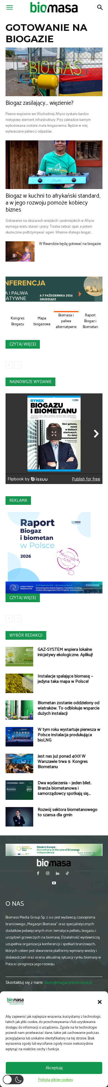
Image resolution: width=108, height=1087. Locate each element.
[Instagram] (47, 873)
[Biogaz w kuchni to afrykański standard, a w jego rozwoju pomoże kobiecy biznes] (54, 164)
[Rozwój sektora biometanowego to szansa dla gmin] (19, 817)
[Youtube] (53, 883)
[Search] (100, 7)
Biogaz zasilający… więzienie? (39, 103)
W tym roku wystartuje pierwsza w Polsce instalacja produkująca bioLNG (69, 735)
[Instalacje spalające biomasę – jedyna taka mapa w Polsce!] (19, 683)
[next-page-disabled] (17, 365)
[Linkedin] (57, 873)
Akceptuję (54, 1067)
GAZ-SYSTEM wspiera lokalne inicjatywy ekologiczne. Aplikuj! (65, 652)
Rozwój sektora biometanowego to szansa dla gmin (67, 812)
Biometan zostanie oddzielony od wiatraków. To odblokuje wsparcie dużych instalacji (68, 708)
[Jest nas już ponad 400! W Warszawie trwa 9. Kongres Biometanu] (19, 763)
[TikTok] (67, 873)
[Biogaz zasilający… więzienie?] (54, 72)
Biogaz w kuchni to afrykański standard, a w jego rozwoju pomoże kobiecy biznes (53, 203)
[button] (99, 1002)
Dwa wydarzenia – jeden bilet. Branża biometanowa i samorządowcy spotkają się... (64, 788)
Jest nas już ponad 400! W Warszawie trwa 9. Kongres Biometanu (63, 762)
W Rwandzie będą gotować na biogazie (70, 244)
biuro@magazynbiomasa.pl (68, 982)
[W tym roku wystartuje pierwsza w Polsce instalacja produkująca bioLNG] (19, 736)
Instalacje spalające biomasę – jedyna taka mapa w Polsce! (65, 678)
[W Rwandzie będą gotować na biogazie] (20, 251)
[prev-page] (9, 365)
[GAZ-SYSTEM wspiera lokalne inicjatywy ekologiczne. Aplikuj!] (19, 656)
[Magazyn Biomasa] (54, 862)
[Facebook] (38, 873)
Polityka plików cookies (55, 1080)
